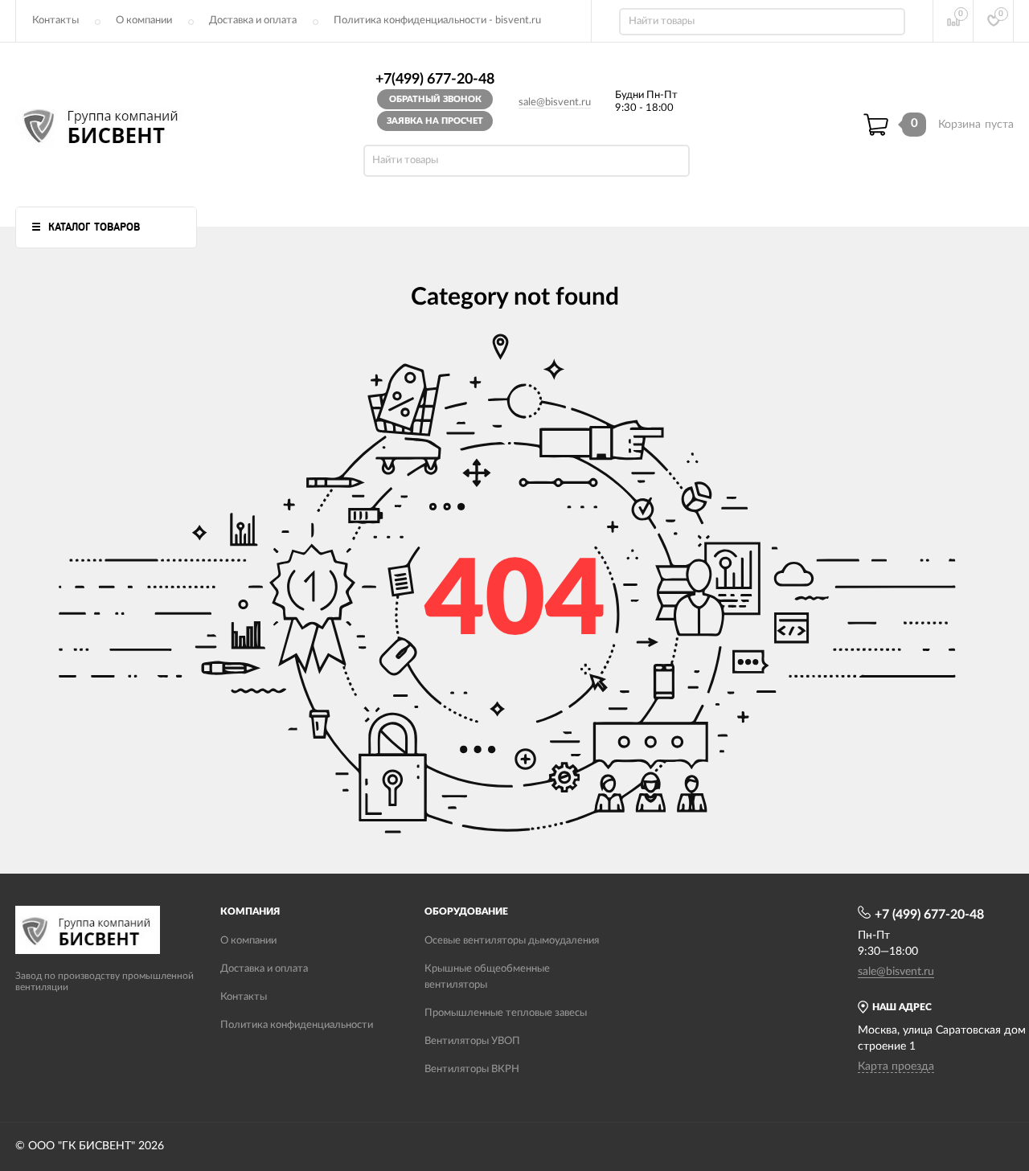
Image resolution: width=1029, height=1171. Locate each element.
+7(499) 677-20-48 (434, 79)
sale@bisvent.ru (555, 102)
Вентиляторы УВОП (472, 1041)
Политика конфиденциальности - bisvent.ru (437, 20)
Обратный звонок (435, 99)
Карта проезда (896, 1066)
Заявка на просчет (435, 121)
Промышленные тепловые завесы (505, 1013)
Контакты (55, 20)
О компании (144, 20)
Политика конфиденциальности (296, 1025)
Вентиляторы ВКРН (471, 1069)
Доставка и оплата (253, 20)
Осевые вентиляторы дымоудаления (511, 941)
